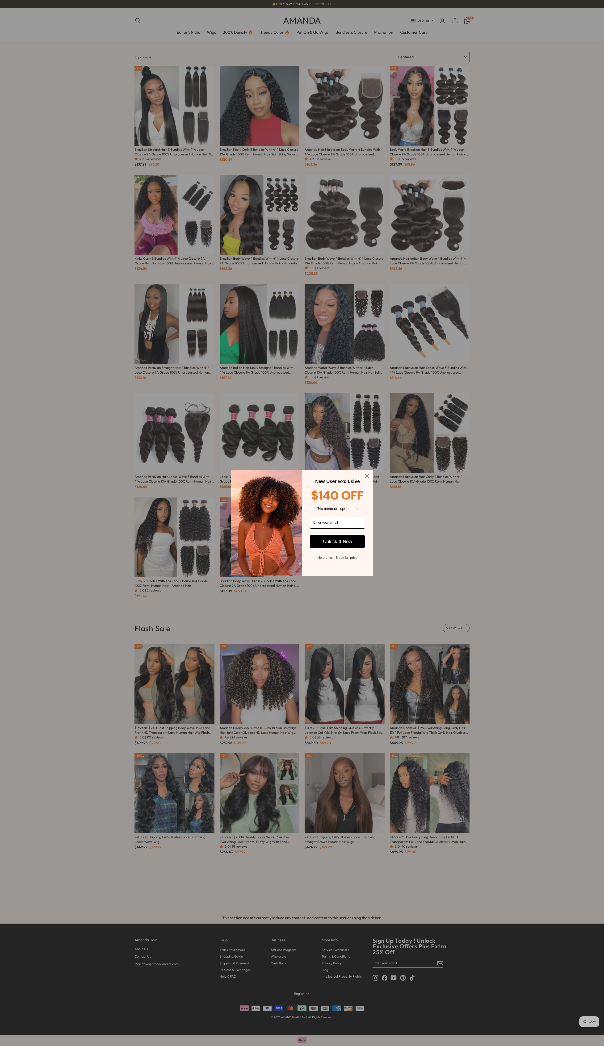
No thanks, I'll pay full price (337, 557)
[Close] (367, 476)
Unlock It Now (337, 541)
